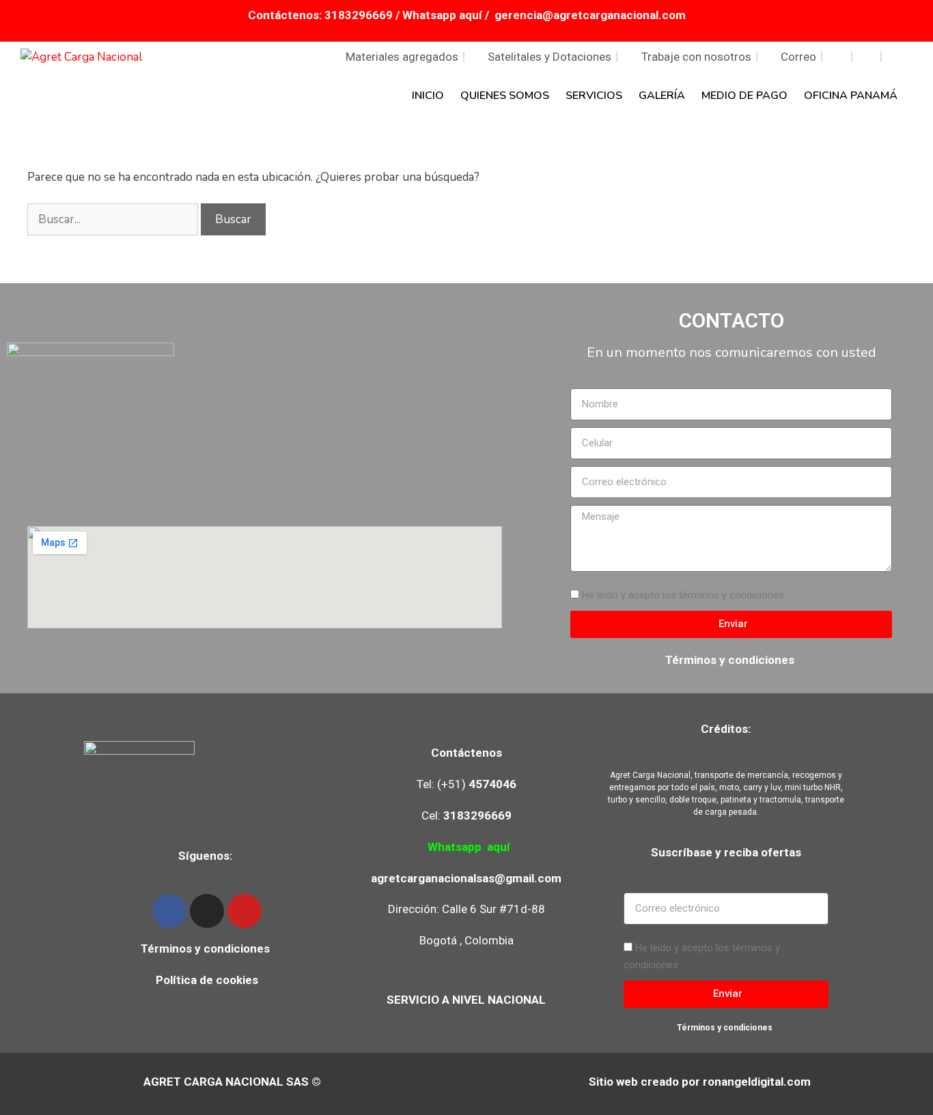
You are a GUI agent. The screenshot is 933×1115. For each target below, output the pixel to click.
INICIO (428, 95)
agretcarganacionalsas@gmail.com (466, 878)
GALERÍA (662, 95)
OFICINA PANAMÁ (850, 95)
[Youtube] (244, 911)
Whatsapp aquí (443, 15)
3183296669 (358, 15)
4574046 (492, 784)
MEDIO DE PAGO (744, 95)
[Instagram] (207, 911)
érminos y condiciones (209, 948)
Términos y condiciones (731, 660)
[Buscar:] (114, 219)
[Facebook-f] (169, 911)
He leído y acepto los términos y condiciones (683, 595)
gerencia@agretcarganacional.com (590, 15)
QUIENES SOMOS (504, 95)
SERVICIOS (594, 95)
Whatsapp (455, 847)
